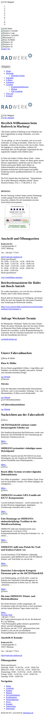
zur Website (5, 377)
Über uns (9, 94)
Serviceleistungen (13, 695)
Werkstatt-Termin (18, 76)
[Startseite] (16, 64)
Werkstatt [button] (9, 73)
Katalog (9, 690)
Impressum (10, 708)
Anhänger (10, 82)
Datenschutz (11, 706)
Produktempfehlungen (19, 87)
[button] (4, 49)
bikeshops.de (28, 713)
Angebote (10, 688)
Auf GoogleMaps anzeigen (11, 277)
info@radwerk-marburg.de (11, 257)
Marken (14, 89)
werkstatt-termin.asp (9, 339)
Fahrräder (10, 78)
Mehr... (4, 441)
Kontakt (9, 96)
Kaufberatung (11, 697)
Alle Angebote (16, 91)
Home (8, 71)
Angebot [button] (9, 85)
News (8, 702)
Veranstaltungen (12, 699)
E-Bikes (9, 80)
